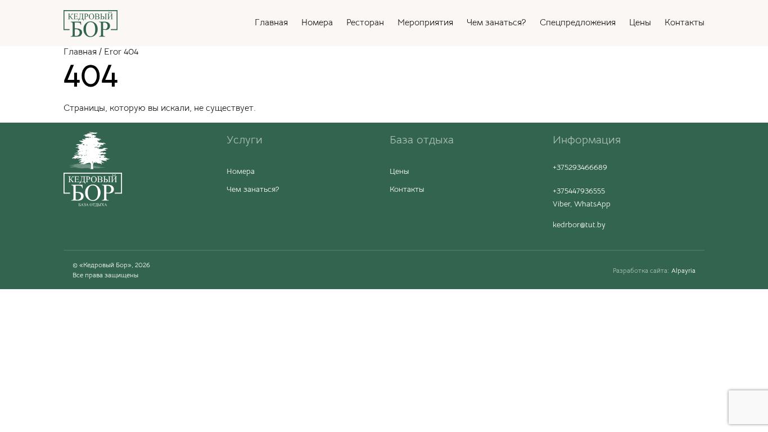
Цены (640, 22)
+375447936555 (579, 191)
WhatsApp (592, 204)
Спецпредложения (578, 22)
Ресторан (365, 22)
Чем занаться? (496, 22)
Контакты (684, 22)
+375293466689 (580, 167)
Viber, (563, 204)
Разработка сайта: (641, 270)
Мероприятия (425, 22)
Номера (317, 22)
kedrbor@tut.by (579, 224)
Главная (271, 22)
